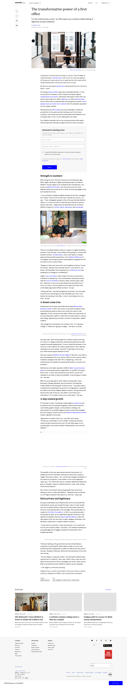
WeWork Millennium (61, 245)
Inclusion (17, 647)
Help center (51, 647)
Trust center (18, 655)
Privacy (68, 672)
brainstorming (79, 99)
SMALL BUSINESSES (57, 580)
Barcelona (68, 207)
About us (17, 645)
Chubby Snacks (58, 255)
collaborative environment (49, 97)
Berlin (62, 207)
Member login (51, 645)
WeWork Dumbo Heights (77, 333)
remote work (60, 86)
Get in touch (115, 683)
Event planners (35, 649)
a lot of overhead (51, 281)
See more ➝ (109, 589)
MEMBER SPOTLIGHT (20, 614)
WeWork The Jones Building (75, 70)
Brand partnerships (36, 651)
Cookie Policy (79, 672)
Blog (16, 653)
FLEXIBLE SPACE (66, 580)
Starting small (56, 78)
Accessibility (98, 672)
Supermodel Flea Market (68, 517)
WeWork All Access (53, 187)
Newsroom (18, 651)
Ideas (23, 3)
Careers (17, 649)
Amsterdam (79, 207)
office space (56, 110)
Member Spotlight (45, 580)
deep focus (65, 99)
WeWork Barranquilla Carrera (76, 412)
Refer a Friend (35, 647)
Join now (90, 3)
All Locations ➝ (19, 666)
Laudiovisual (78, 403)
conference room (75, 270)
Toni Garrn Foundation (55, 512)
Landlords (34, 645)
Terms (73, 672)
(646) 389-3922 (20, 671)
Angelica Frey (36, 25)
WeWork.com (105, 3)
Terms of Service (66, 158)
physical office (53, 92)
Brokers (33, 643)
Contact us (51, 643)
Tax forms (50, 649)
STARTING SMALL (75, 580)
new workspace (51, 276)
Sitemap (105, 672)
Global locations (19, 643)
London (57, 207)
